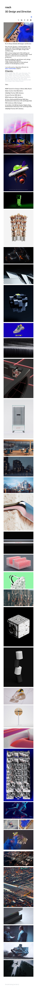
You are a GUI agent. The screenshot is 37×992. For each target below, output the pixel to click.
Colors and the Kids (10, 68)
